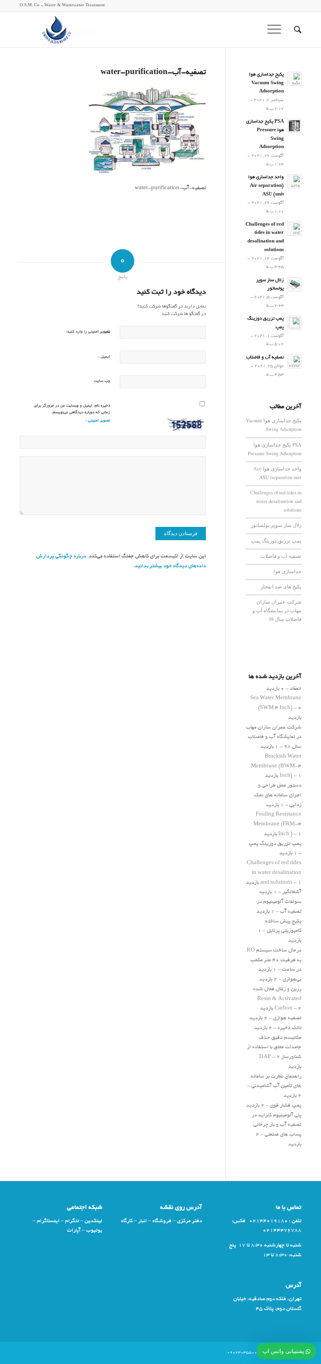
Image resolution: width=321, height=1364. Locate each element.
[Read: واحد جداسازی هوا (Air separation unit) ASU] (294, 181)
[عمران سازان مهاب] (58, 29)
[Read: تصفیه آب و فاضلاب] (294, 362)
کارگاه (127, 1221)
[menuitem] (293, 29)
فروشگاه (161, 1221)
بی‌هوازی (292, 979)
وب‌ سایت (102, 381)
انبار (142, 1221)
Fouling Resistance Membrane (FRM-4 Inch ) (277, 824)
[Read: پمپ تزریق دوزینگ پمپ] (294, 323)
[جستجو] (293, 29)
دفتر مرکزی (189, 1221)
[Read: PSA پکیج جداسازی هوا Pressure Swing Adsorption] (294, 126)
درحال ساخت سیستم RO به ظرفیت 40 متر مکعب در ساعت (274, 960)
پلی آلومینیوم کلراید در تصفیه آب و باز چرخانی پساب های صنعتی (276, 1125)
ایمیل (104, 356)
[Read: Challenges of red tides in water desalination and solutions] (294, 229)
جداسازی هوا (287, 571)
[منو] (276, 29)
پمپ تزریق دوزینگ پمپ (276, 540)
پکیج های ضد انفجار (281, 586)
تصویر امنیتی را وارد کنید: (88, 332)
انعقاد (295, 689)
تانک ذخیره (289, 1028)
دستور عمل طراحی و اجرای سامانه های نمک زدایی (277, 795)
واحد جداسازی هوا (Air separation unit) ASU (266, 186)
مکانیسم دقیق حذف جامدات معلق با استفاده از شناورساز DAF (274, 1047)
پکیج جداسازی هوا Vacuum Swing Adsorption (266, 83)
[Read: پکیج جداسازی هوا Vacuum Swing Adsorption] (294, 79)
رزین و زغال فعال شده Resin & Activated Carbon (277, 999)
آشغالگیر (291, 892)
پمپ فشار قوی (285, 1106)
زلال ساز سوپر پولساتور (276, 525)
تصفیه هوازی (287, 1018)
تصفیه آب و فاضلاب (265, 357)
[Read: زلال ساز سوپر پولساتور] (294, 284)
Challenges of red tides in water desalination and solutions (275, 501)
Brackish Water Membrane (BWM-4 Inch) (276, 766)
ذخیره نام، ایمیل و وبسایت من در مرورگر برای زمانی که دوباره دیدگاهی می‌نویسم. (72, 409)
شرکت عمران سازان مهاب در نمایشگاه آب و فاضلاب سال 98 (276, 610)
